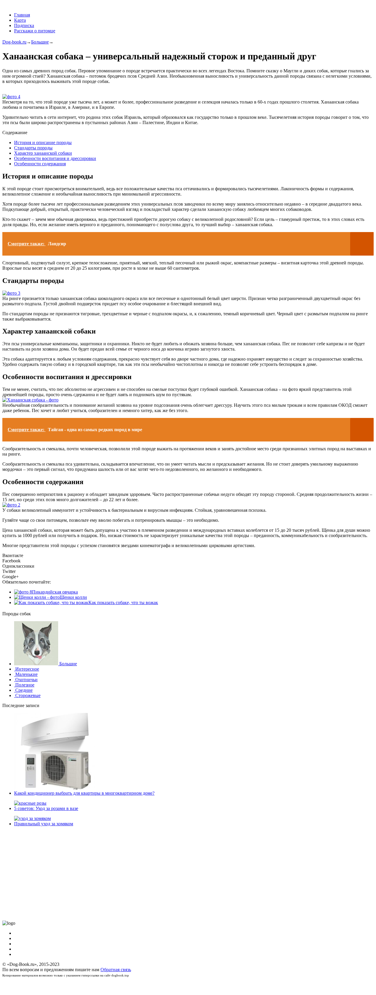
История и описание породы (43, 142)
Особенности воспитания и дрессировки (55, 158)
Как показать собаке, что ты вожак (123, 602)
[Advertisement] (178, 873)
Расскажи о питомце (34, 30)
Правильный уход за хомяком (43, 823)
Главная (22, 14)
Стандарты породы (33, 147)
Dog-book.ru (14, 41)
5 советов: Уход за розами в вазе (46, 808)
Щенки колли (73, 597)
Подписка (24, 25)
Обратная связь (115, 969)
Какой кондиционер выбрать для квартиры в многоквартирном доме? (84, 793)
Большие (40, 41)
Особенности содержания (40, 163)
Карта (20, 20)
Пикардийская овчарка (55, 591)
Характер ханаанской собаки (43, 153)
